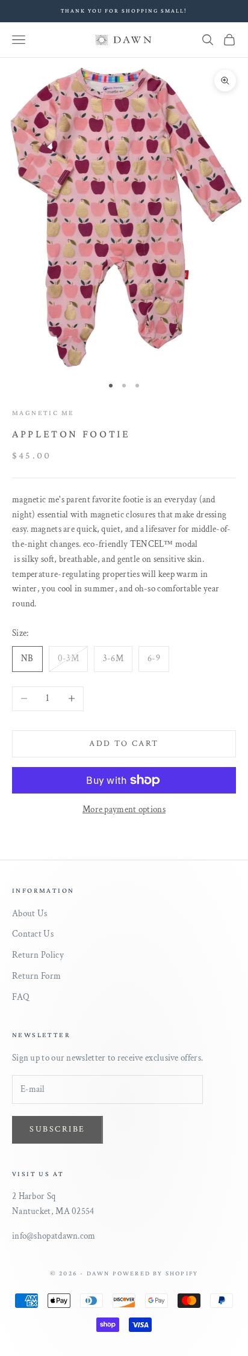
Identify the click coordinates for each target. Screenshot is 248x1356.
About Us (29, 913)
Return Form (36, 976)
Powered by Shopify (156, 1273)
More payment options (124, 809)
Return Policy (38, 955)
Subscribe (57, 1129)
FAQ (20, 997)
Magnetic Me (43, 412)
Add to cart (124, 743)
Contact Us (33, 934)
